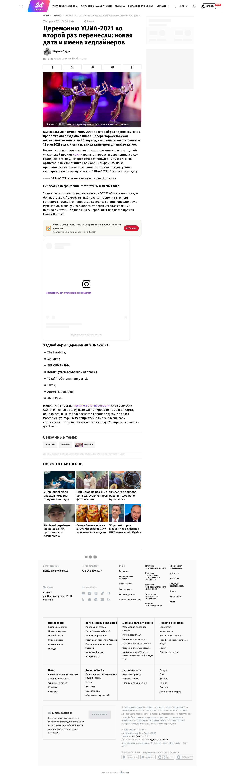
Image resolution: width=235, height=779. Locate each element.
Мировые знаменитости (96, 6)
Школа (88, 682)
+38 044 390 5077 (92, 570)
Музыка (120, 6)
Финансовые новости (171, 635)
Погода (52, 648)
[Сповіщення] (194, 6)
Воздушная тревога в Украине (101, 640)
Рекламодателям (127, 594)
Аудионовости (55, 644)
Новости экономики (172, 622)
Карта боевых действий (97, 631)
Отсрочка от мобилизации (136, 648)
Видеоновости (55, 640)
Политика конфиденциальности (155, 567)
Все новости (56, 622)
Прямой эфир (55, 635)
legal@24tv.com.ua (159, 739)
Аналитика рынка (131, 674)
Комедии (53, 687)
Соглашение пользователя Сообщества (151, 596)
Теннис (163, 683)
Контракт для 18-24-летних (136, 643)
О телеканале (125, 584)
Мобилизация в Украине (137, 622)
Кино (51, 670)
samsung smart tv (184, 757)
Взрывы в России (94, 652)
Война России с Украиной (101, 622)
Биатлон (164, 687)
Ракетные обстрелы (95, 627)
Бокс (162, 674)
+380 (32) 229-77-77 (140, 736)
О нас (121, 566)
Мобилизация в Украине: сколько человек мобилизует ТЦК (137, 656)
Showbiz (47, 16)
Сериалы (53, 691)
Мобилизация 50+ (131, 634)
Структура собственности (177, 585)
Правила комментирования (153, 605)
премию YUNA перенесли (91, 405)
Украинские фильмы (59, 678)
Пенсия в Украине (169, 652)
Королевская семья (140, 6)
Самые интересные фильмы (63, 674)
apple (148, 757)
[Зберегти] (132, 67)
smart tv (165, 757)
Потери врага (92, 656)
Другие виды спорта (170, 691)
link (83, 593)
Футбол (163, 678)
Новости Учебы (94, 670)
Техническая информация (176, 567)
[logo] (39, 6)
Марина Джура (61, 51)
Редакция (123, 571)
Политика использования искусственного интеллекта (152, 576)
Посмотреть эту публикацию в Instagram (68, 292)
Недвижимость (131, 670)
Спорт (163, 670)
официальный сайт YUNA (71, 58)
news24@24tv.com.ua (56, 570)
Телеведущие (125, 589)
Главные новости (57, 627)
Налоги (163, 648)
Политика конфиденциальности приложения (155, 587)
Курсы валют (166, 631)
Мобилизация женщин (134, 639)
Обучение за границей (97, 695)
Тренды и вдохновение (134, 683)
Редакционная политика (126, 578)
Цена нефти (166, 627)
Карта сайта (175, 597)
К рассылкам (99, 714)
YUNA (76, 154)
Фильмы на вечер (57, 683)
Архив (173, 591)
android (130, 757)
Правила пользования (130, 600)
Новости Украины (57, 631)
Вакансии (174, 579)
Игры (172, 602)
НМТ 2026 (90, 686)
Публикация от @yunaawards (86, 334)
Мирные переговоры (96, 635)
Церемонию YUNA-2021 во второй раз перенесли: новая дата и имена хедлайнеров (103, 16)
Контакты (174, 573)
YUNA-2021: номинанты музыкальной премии (83, 178)
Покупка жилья (130, 678)
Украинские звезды (65, 6)
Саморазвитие (93, 691)
